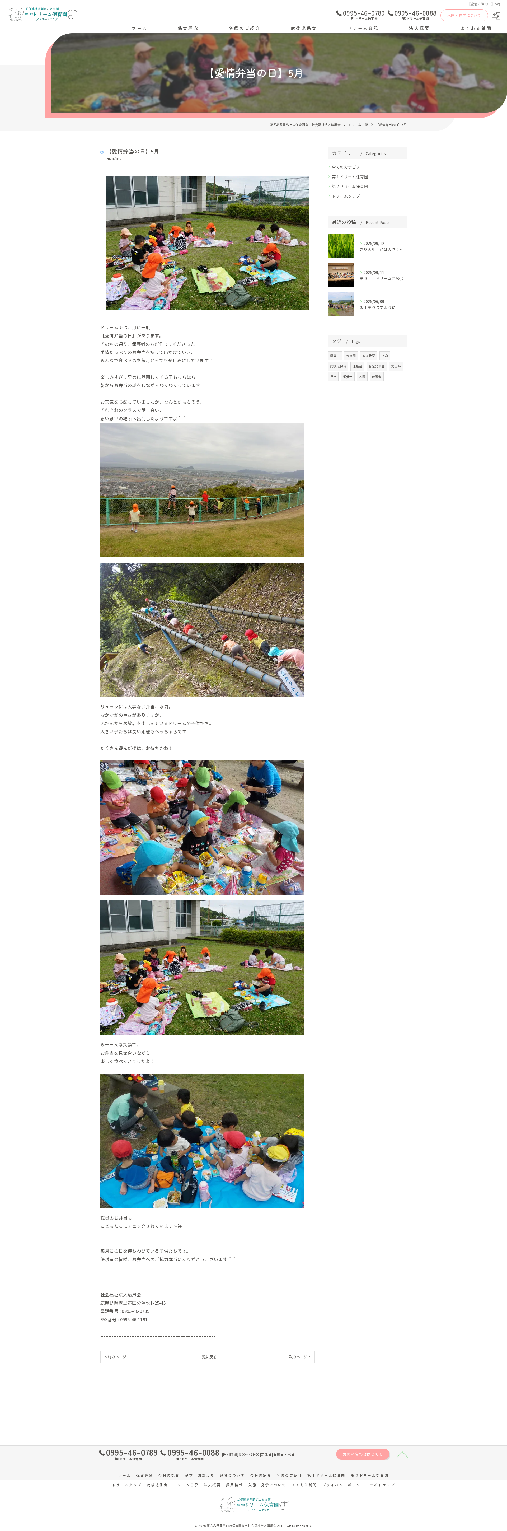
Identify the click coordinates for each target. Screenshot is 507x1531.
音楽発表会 (377, 366)
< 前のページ (115, 1356)
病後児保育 (338, 366)
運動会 (357, 366)
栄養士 (348, 376)
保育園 (351, 355)
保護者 (377, 376)
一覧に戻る (207, 1356)
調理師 (396, 366)
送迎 (385, 355)
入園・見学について (464, 15)
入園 (362, 376)
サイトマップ (382, 1484)
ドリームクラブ (346, 196)
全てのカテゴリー (348, 167)
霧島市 (335, 355)
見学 (333, 376)
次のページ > (300, 1356)
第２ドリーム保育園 (350, 186)
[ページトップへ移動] (402, 1454)
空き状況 (368, 355)
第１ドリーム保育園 (350, 176)
